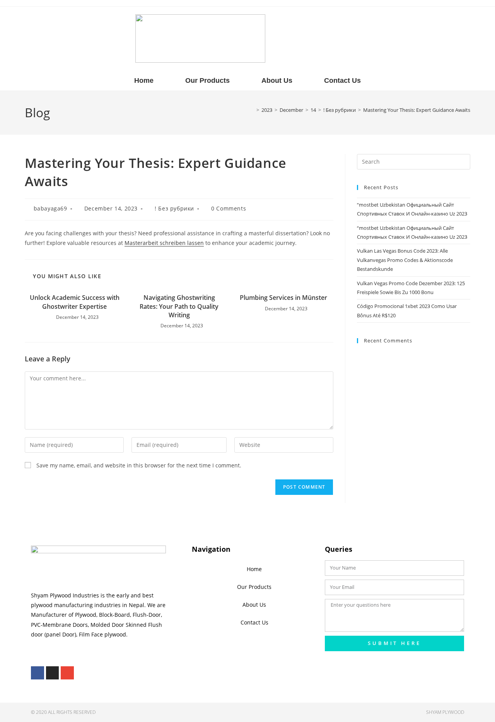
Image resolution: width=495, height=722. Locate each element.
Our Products (207, 80)
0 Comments (228, 208)
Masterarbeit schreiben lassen (164, 242)
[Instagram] (52, 672)
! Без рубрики (174, 208)
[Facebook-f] (37, 672)
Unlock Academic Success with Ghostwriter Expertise (74, 301)
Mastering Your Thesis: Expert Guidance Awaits (416, 109)
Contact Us (342, 80)
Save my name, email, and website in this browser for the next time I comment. (138, 465)
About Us (276, 80)
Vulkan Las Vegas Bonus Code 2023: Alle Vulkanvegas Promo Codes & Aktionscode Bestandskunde (405, 259)
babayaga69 (50, 208)
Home (144, 80)
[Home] (252, 109)
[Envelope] (67, 672)
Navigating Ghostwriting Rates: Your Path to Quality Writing (179, 306)
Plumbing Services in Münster (283, 297)
